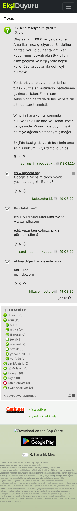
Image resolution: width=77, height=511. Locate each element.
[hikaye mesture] (55, 291)
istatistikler (39, 409)
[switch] (25, 455)
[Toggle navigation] (68, 6)
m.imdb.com (24, 274)
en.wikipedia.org (27, 173)
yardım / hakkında (44, 416)
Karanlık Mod (44, 454)
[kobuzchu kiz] (55, 198)
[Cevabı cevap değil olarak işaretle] (7, 173)
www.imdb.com (26, 221)
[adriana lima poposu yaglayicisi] (57, 164)
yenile (63, 298)
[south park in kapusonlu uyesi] (55, 251)
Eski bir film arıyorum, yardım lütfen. (35, 30)
